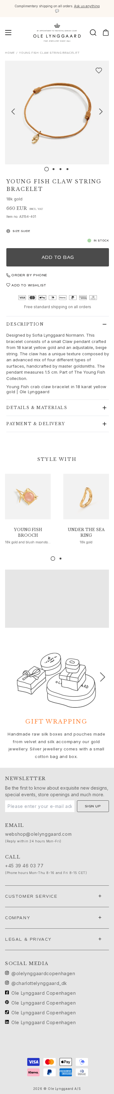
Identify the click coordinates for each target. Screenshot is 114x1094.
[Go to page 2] (60, 558)
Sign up (93, 806)
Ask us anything (87, 6)
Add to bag (57, 257)
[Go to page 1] (53, 558)
